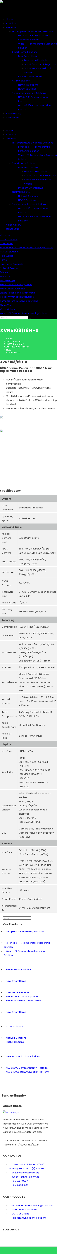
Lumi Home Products (36, 60)
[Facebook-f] (7, 1238)
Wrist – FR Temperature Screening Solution (24, 313)
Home (9, 19)
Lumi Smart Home (28, 56)
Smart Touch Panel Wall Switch (17, 292)
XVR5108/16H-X (13, 352)
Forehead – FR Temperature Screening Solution (26, 247)
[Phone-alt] (23, 1238)
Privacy (4, 272)
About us (11, 23)
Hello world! (6, 255)
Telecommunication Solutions (29, 93)
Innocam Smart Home (30, 76)
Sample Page (7, 280)
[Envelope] (15, 1238)
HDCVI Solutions (27, 88)
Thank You (6, 305)
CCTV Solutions (21, 80)
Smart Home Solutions (25, 52)
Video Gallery (13, 113)
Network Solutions (28, 84)
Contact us (12, 117)
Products (11, 27)
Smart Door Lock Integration (40, 64)
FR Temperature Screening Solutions (32, 31)
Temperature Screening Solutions (19, 300)
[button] (28, 124)
